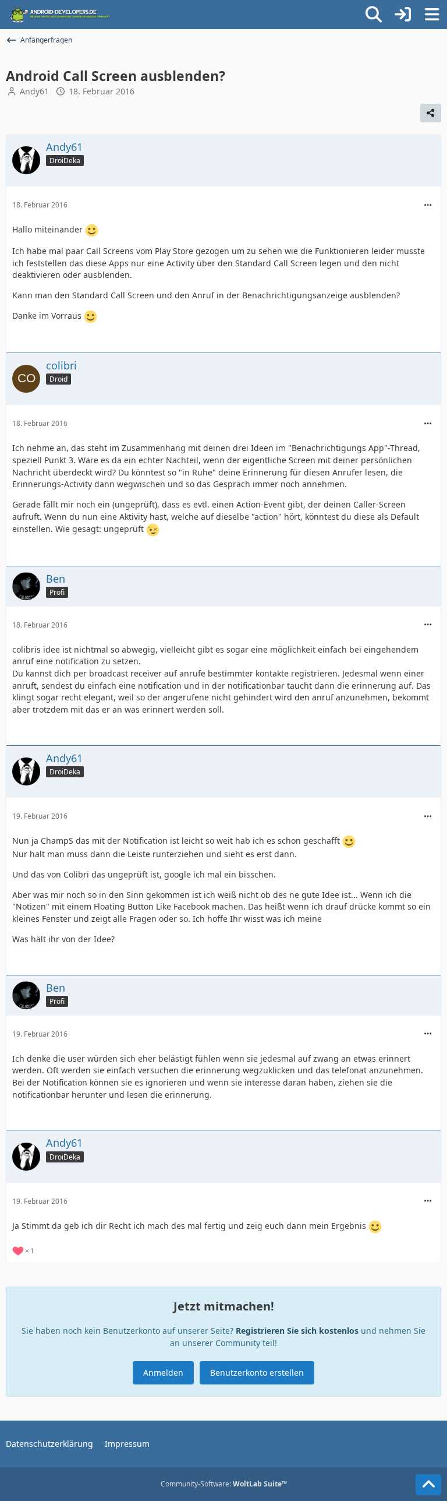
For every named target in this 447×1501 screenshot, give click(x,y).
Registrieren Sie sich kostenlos (297, 1330)
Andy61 (34, 91)
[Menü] (432, 14)
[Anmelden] (402, 14)
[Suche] (373, 14)
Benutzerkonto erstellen (257, 1372)
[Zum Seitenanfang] (428, 1484)
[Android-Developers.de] (60, 14)
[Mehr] (428, 205)
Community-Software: (224, 1484)
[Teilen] (430, 113)
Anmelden (163, 1372)
